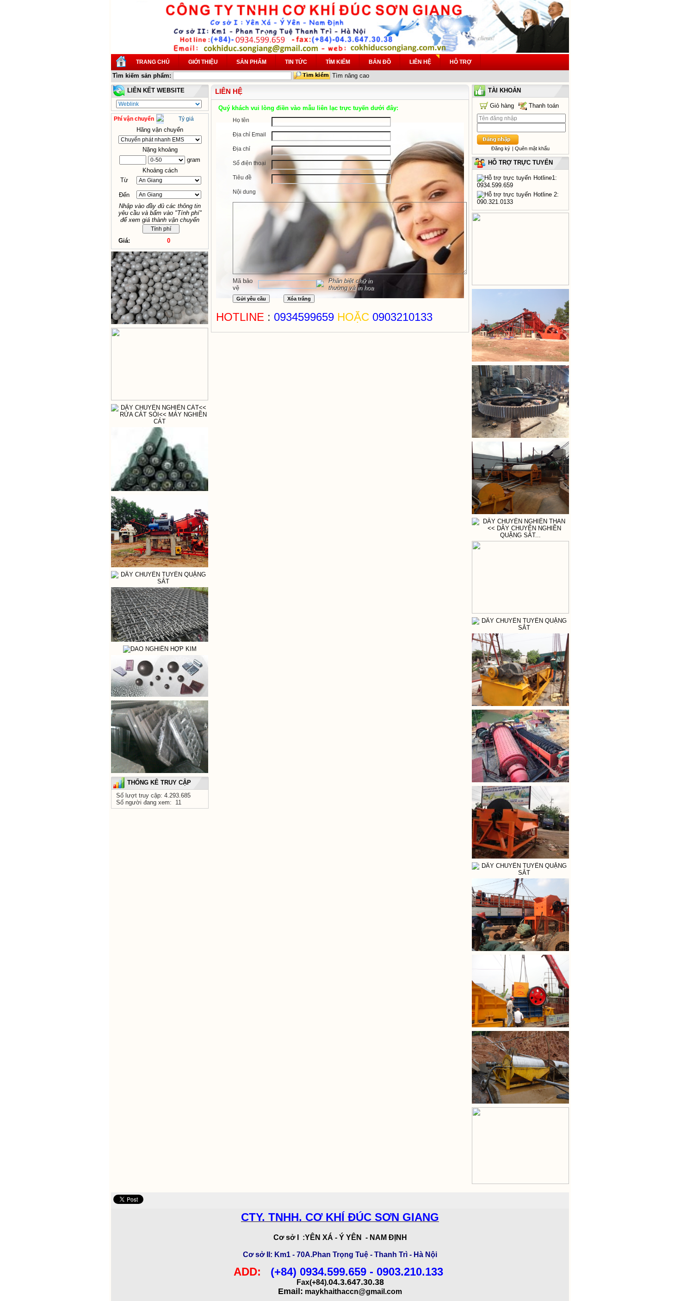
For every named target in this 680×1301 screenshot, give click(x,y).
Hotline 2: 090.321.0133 (518, 198)
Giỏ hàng (502, 105)
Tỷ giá (186, 119)
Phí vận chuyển (134, 119)
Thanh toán (544, 105)
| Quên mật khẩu (531, 148)
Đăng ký (500, 148)
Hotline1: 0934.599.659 (517, 181)
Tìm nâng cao (350, 75)
